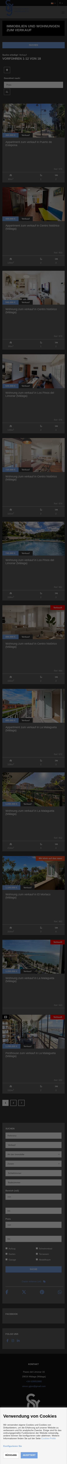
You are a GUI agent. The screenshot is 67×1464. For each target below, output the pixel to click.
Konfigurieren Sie (12, 1446)
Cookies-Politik (48, 1438)
